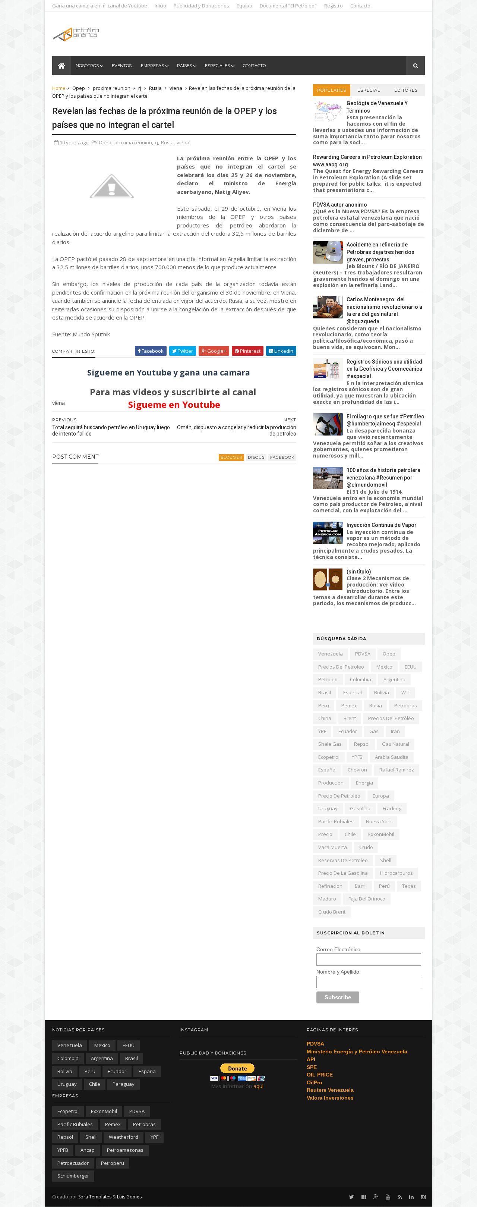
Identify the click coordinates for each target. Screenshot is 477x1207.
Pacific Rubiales (336, 821)
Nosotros (87, 65)
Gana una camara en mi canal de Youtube (99, 5)
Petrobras (405, 705)
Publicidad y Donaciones (201, 5)
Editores (406, 90)
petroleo (328, 679)
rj (139, 88)
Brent (350, 718)
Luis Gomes (129, 1197)
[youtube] (388, 1197)
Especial (368, 90)
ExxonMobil (381, 834)
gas (374, 731)
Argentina (394, 679)
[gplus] (375, 1197)
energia (364, 782)
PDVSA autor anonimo (340, 205)
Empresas (152, 65)
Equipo (244, 5)
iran (395, 731)
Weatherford (123, 1137)
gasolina (360, 808)
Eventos (122, 65)
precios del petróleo (391, 718)
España (326, 769)
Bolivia (381, 692)
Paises (184, 65)
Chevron (357, 769)
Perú (384, 886)
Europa (381, 795)
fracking (392, 808)
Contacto (360, 5)
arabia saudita (391, 757)
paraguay (124, 1084)
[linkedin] (411, 1197)
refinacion (330, 886)
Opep (78, 88)
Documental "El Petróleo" (288, 5)
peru (323, 705)
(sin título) (359, 572)
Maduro (327, 898)
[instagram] (423, 1197)
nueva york (379, 821)
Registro (333, 5)
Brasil (324, 692)
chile (350, 834)
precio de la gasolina (343, 873)
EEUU (411, 666)
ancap (87, 1150)
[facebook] (363, 1197)
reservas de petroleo (343, 860)
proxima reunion (111, 88)
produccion (331, 782)
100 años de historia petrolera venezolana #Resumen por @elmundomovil (383, 477)
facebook (282, 457)
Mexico (384, 666)
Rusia (155, 88)
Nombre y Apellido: (338, 972)
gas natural (395, 744)
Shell (385, 860)
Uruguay (328, 808)
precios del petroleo (341, 666)
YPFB (357, 757)
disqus (256, 457)
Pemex (349, 705)
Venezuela (330, 653)
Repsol (362, 744)
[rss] (400, 1197)
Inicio (160, 5)
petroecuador (73, 1163)
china (324, 718)
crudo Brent (331, 911)
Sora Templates (94, 1197)
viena (176, 88)
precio (325, 834)
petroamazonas (125, 1150)
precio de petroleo (339, 795)
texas (409, 886)
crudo (366, 847)
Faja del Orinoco (366, 898)
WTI (405, 692)
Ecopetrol (328, 757)
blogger (231, 457)
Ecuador (347, 731)
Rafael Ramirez (396, 769)
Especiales (217, 65)
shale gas (330, 744)
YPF (322, 731)
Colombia (360, 679)
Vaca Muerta (332, 847)
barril (361, 886)
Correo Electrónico (338, 949)
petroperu (112, 1163)
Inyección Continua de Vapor (382, 525)
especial (352, 692)
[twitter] (351, 1197)
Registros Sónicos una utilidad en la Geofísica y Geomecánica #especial (384, 369)
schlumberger (73, 1175)
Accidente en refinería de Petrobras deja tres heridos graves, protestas (380, 252)
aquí (258, 1086)
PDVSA (362, 653)
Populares (331, 90)
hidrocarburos (396, 873)
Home (59, 88)
